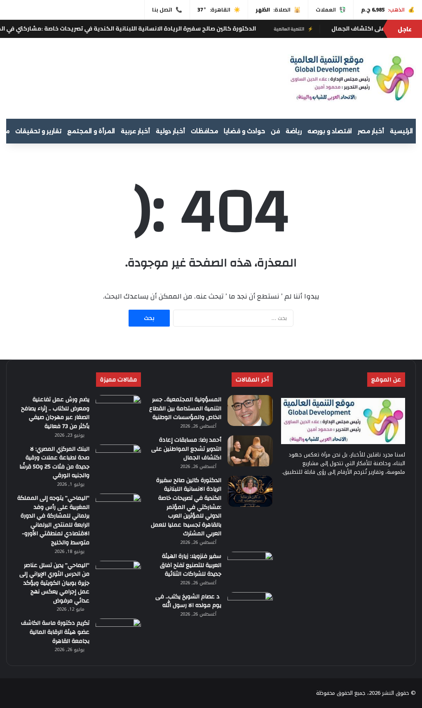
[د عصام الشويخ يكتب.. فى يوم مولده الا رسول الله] (250, 607)
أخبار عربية (135, 131)
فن (275, 131)
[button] (268, 77)
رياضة (294, 131)
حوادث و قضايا (244, 131)
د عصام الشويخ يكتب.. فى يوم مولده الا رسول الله (188, 601)
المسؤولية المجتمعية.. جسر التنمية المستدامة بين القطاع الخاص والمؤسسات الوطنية (185, 408)
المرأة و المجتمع (91, 131)
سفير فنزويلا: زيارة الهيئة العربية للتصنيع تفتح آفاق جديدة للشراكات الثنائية (190, 565)
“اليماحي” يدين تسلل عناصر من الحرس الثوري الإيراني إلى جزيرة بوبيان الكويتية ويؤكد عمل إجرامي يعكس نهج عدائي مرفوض (54, 583)
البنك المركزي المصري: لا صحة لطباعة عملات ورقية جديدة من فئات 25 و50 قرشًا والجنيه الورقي (54, 462)
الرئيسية (401, 131)
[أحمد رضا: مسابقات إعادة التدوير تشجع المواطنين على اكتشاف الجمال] (250, 450)
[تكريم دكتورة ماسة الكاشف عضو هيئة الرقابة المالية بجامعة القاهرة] (118, 634)
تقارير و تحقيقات (38, 131)
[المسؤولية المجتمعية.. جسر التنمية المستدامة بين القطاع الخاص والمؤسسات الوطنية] (250, 410)
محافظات (204, 131)
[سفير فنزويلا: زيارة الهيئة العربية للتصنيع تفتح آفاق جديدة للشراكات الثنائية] (250, 567)
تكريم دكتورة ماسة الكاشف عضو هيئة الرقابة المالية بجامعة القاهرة (55, 632)
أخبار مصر (371, 131)
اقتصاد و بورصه (329, 131)
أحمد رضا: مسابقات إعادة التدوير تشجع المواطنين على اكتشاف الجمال (186, 449)
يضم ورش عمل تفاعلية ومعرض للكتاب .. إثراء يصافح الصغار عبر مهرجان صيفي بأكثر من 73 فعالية (55, 413)
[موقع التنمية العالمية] (352, 78)
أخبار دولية (170, 131)
